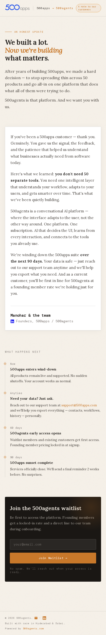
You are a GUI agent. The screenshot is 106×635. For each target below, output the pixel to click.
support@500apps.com (79, 405)
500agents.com (33, 628)
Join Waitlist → (53, 558)
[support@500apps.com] (36, 618)
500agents (64, 8)
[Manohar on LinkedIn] (12, 321)
